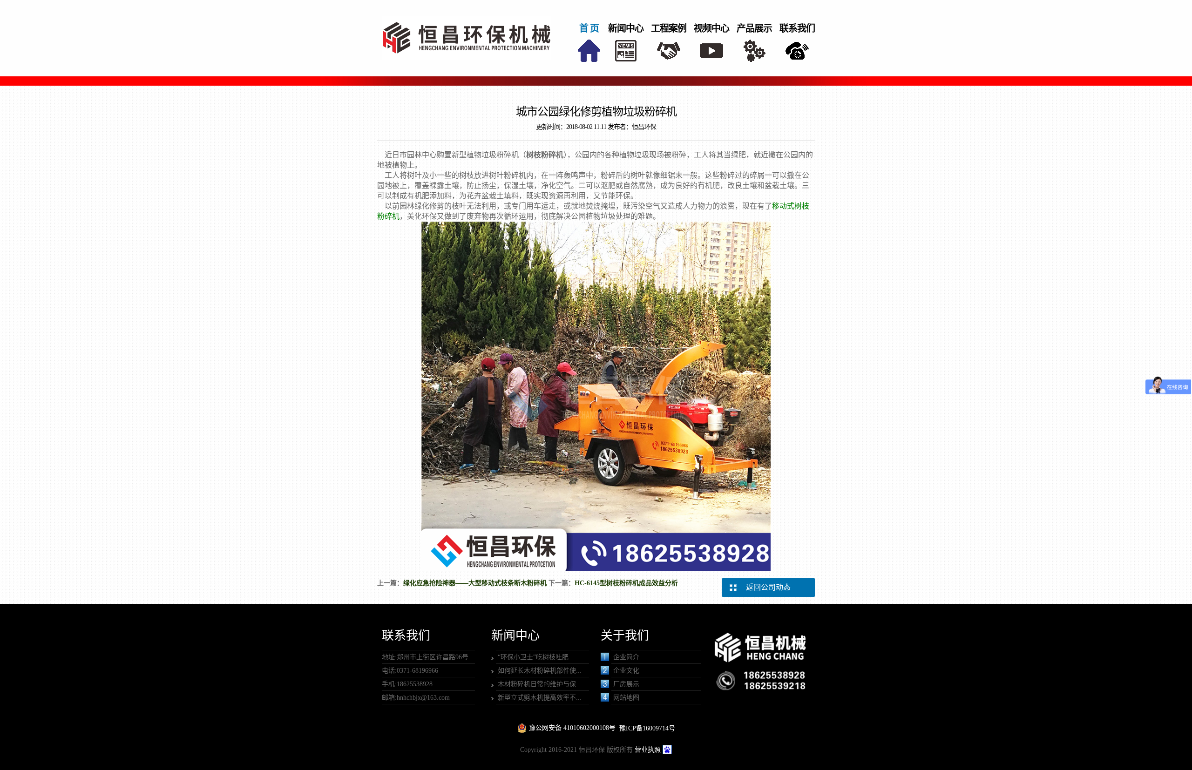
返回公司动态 (768, 587)
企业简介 (626, 657)
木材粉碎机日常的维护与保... (540, 684)
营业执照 (648, 749)
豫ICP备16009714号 (647, 728)
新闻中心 (625, 28)
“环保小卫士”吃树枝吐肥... (536, 657)
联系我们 (797, 28)
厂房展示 (626, 684)
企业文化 (626, 670)
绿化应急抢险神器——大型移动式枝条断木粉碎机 (475, 583)
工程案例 (668, 28)
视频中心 (711, 28)
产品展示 (754, 28)
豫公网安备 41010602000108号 (572, 727)
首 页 (589, 28)
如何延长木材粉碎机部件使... (540, 670)
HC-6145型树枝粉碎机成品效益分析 (626, 583)
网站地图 (626, 697)
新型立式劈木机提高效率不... (540, 697)
